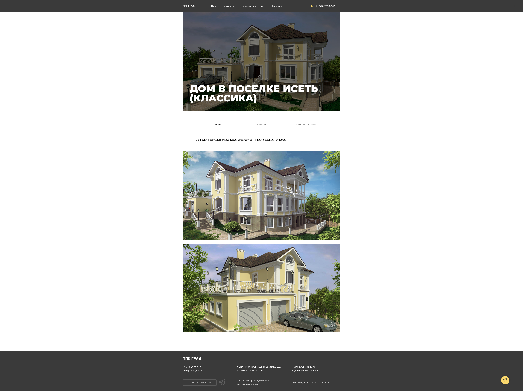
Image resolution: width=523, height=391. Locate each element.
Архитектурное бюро (253, 6)
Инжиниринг (230, 6)
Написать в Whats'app (200, 382)
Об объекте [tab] (261, 124)
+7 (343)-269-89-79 (324, 6)
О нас (214, 6)
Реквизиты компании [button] (247, 384)
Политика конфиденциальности (253, 381)
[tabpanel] (261, 143)
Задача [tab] (217, 124)
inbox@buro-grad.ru (192, 370)
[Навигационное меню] (517, 6)
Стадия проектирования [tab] (305, 124)
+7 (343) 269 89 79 (192, 367)
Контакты (277, 6)
